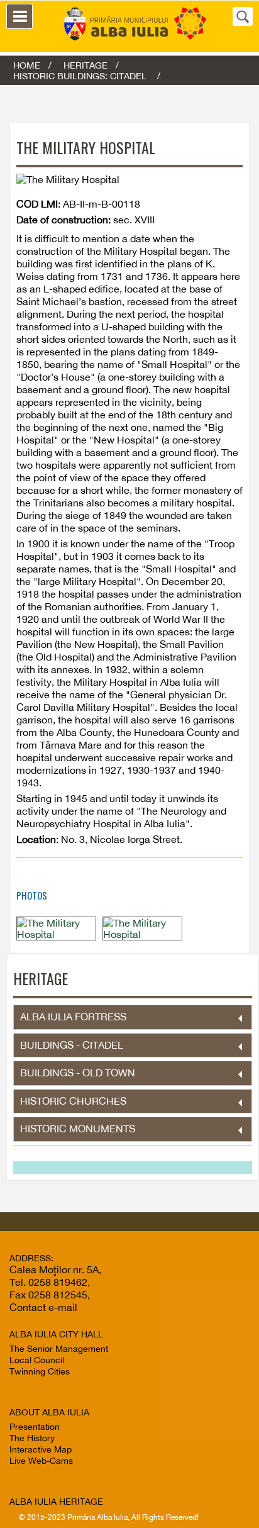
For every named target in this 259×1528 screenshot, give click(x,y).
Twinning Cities (39, 1371)
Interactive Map (40, 1449)
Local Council (36, 1360)
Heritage (85, 65)
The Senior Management (58, 1349)
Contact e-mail (43, 1307)
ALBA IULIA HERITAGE (56, 1502)
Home (26, 65)
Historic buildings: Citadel (81, 75)
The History (32, 1438)
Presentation (34, 1427)
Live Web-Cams (41, 1461)
